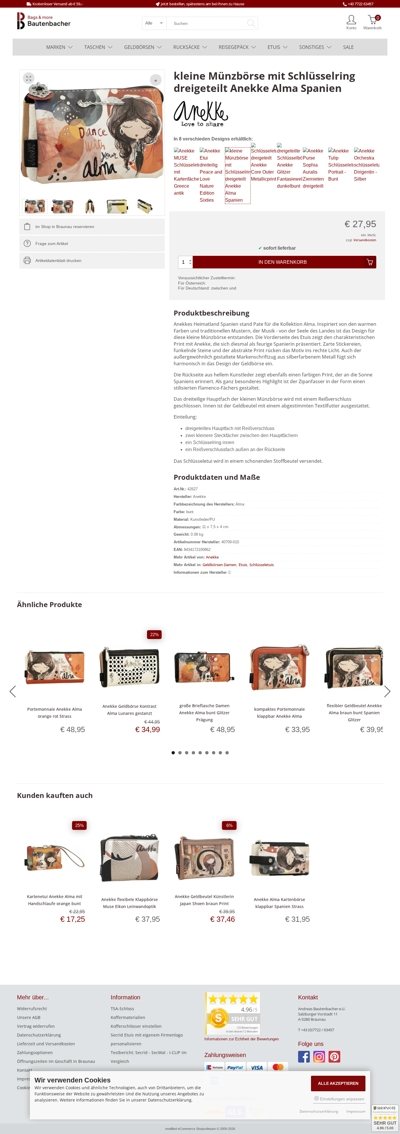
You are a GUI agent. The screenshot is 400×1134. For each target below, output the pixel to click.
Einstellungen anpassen (341, 1099)
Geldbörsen (139, 47)
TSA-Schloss (122, 1008)
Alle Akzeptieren (338, 1083)
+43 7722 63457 (360, 3)
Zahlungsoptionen (35, 1052)
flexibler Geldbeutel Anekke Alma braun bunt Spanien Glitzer (354, 712)
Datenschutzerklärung (39, 1035)
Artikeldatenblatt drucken (58, 260)
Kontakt (24, 1070)
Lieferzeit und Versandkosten (46, 1043)
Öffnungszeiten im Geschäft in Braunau (56, 1061)
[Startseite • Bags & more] (44, 20)
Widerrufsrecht (32, 1008)
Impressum (28, 1079)
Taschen (94, 47)
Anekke (212, 557)
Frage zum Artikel (51, 243)
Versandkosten (364, 240)
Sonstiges (311, 47)
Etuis (274, 47)
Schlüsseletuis (261, 564)
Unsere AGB (28, 1017)
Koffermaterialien (128, 1017)
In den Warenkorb (283, 262)
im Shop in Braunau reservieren (64, 226)
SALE (348, 47)
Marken (55, 47)
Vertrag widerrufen (36, 1026)
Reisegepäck (234, 47)
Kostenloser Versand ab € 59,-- (58, 3)
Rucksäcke (186, 47)
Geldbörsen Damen (219, 564)
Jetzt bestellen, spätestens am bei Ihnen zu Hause (202, 3)
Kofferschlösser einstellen (136, 1026)
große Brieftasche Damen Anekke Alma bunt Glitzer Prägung (204, 712)
